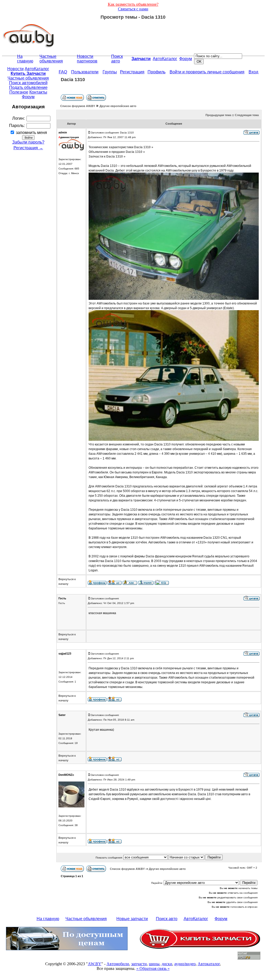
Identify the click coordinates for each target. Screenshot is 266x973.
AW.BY (94, 964)
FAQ (63, 72)
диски (167, 964)
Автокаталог (209, 964)
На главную (25, 58)
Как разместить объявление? (133, 4)
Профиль (156, 72)
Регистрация (132, 72)
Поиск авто (117, 58)
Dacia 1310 (73, 79)
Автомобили (118, 964)
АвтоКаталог (165, 58)
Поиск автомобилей (28, 83)
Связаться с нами (133, 9)
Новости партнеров (87, 58)
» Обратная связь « (153, 968)
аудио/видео (185, 964)
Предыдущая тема (218, 115)
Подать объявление (28, 87)
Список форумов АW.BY (77, 106)
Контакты (38, 92)
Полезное (18, 92)
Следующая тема (247, 115)
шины (154, 964)
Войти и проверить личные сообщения (207, 72)
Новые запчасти (132, 919)
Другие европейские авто (117, 106)
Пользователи (84, 72)
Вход (253, 72)
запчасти (139, 964)
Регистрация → (28, 148)
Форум (185, 58)
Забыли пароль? (28, 142)
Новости (15, 69)
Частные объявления (51, 58)
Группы (110, 72)
